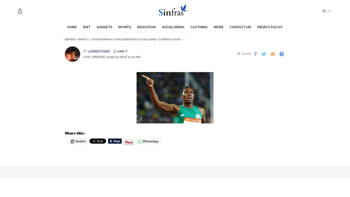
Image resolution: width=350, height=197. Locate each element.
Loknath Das (99, 51)
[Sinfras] (175, 11)
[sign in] (20, 11)
